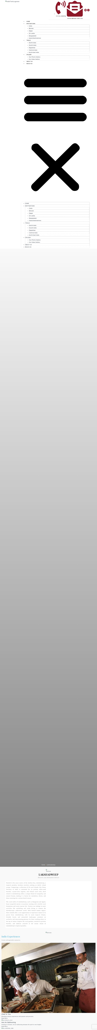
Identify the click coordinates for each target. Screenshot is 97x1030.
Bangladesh (32, 36)
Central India (33, 50)
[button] (55, 133)
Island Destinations (35, 38)
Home (28, 21)
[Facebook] (85, 10)
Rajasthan (32, 47)
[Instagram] (88, 10)
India (30, 26)
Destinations (31, 23)
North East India (34, 52)
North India (32, 42)
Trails (29, 40)
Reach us (29, 63)
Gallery (29, 54)
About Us (30, 61)
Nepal (31, 31)
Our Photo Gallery (34, 57)
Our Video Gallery (34, 59)
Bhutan (31, 28)
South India (32, 45)
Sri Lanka (32, 33)
